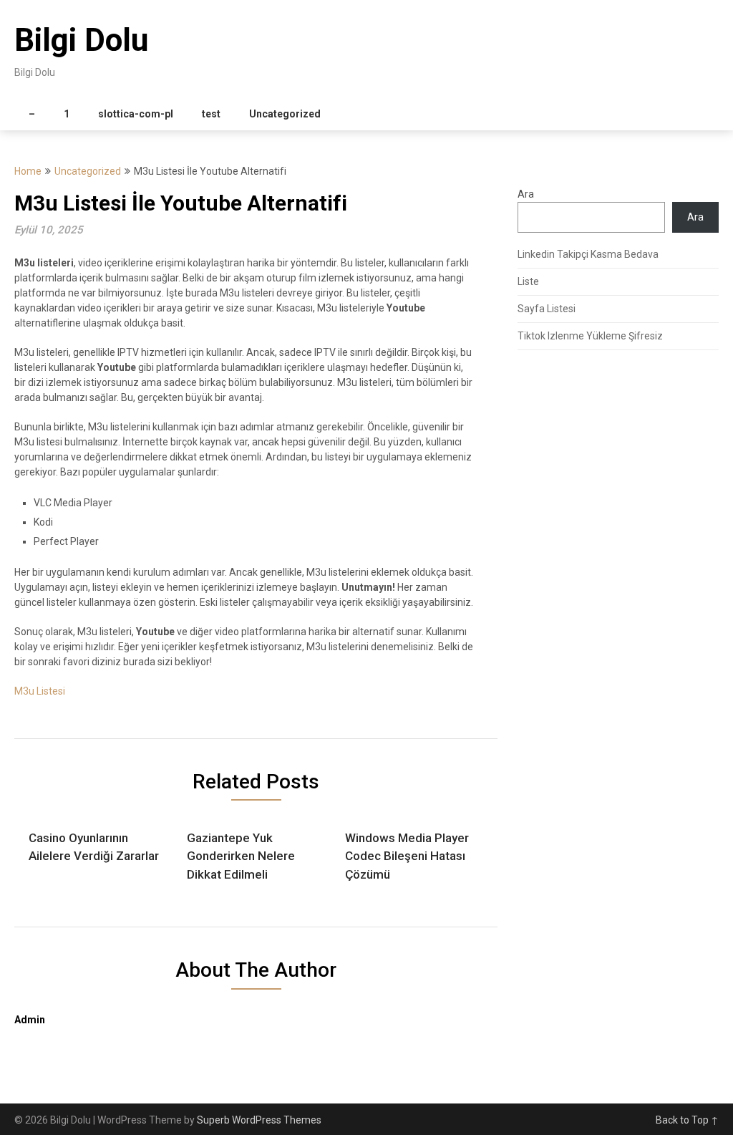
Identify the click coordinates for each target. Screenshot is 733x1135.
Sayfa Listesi (547, 308)
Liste (528, 281)
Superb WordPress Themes (259, 1120)
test (211, 114)
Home (28, 171)
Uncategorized (285, 114)
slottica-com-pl (135, 114)
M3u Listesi (39, 691)
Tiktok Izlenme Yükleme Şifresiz (590, 336)
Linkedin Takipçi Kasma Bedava (588, 254)
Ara (526, 194)
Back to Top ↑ (687, 1120)
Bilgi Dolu (81, 40)
